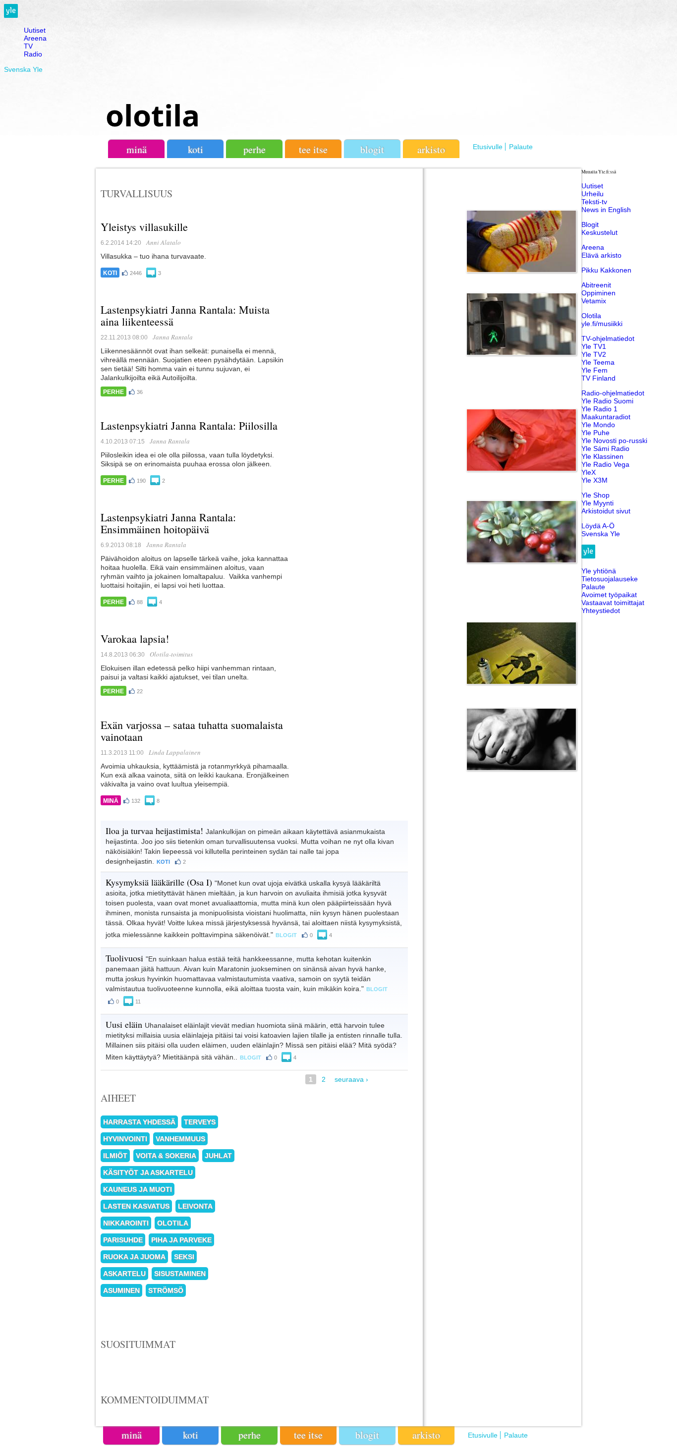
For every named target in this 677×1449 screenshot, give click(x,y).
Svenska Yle (23, 69)
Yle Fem (594, 370)
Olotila (591, 316)
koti (195, 149)
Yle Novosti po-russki (614, 441)
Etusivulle (488, 147)
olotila (153, 115)
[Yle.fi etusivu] (11, 15)
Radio (33, 54)
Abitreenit (596, 285)
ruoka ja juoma (134, 1257)
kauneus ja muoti (137, 1189)
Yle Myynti (597, 503)
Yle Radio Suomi (607, 401)
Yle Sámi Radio (605, 448)
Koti (110, 273)
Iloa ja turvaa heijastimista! (154, 830)
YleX (588, 472)
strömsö (165, 1290)
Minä (110, 800)
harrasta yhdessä (139, 1122)
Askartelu (124, 1274)
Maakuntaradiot (605, 417)
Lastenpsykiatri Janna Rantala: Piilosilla (189, 425)
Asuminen (121, 1290)
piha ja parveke (181, 1240)
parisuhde (123, 1240)
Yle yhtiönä (598, 571)
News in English (606, 210)
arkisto (431, 149)
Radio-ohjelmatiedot (612, 393)
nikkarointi (126, 1223)
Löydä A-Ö (598, 526)
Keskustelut (599, 232)
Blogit (372, 149)
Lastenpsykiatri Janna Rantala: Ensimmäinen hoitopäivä (168, 523)
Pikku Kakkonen (606, 270)
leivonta (195, 1206)
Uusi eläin (124, 1024)
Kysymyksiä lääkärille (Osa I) (159, 882)
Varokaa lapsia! (135, 638)
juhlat (218, 1156)
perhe (254, 149)
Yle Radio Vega (605, 464)
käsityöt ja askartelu (148, 1172)
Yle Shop (595, 495)
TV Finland (598, 378)
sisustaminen (180, 1274)
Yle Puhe (595, 433)
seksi (184, 1257)
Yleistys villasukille (144, 227)
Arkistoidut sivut (605, 511)
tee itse (313, 149)
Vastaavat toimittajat (612, 603)
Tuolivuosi (124, 958)
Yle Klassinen (602, 456)
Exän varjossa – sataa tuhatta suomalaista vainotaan (192, 731)
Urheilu (592, 194)
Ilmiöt (115, 1156)
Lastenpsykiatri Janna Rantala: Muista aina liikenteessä (185, 315)
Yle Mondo (598, 425)
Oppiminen (598, 293)
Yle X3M (594, 480)
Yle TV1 (593, 346)
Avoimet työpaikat (609, 595)
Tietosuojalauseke (609, 579)
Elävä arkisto (601, 255)
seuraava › (351, 1079)
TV (28, 46)
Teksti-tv (594, 202)
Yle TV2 (593, 354)
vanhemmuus (180, 1139)
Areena (35, 38)
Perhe (113, 392)
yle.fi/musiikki (601, 324)
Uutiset (35, 30)
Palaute (521, 147)
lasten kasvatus (136, 1206)
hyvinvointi (125, 1139)
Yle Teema (598, 362)
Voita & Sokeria (166, 1156)
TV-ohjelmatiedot (607, 338)
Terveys (200, 1122)
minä (136, 149)
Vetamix (593, 301)
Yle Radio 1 (599, 409)
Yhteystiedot (600, 610)
